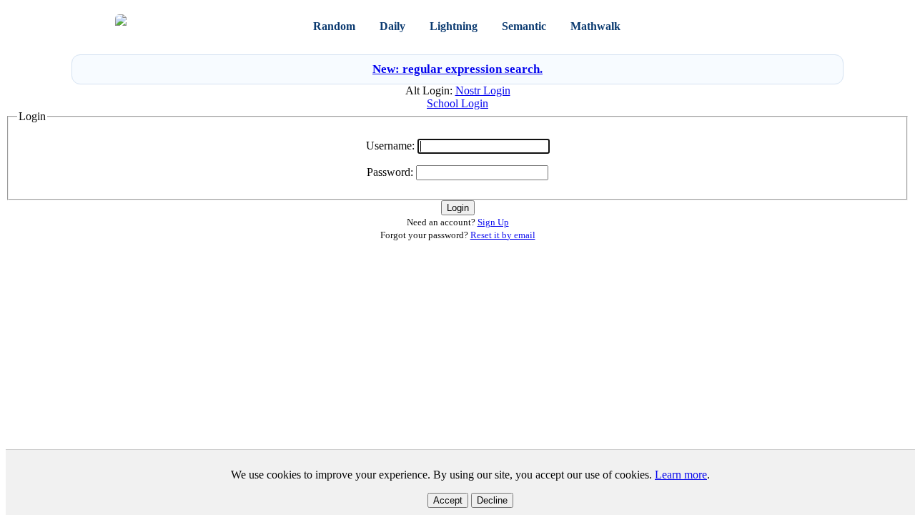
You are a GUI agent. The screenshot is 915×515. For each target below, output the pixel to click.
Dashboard (673, 26)
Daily (392, 26)
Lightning (454, 26)
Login (742, 26)
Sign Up (782, 26)
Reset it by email (502, 235)
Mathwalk (595, 26)
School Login (457, 103)
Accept (448, 500)
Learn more (681, 475)
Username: (390, 145)
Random (334, 26)
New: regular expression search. (457, 69)
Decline (492, 500)
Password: (390, 172)
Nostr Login (482, 90)
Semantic (524, 26)
